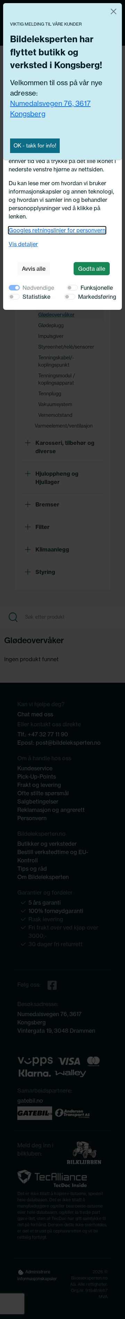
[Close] (113, 11)
